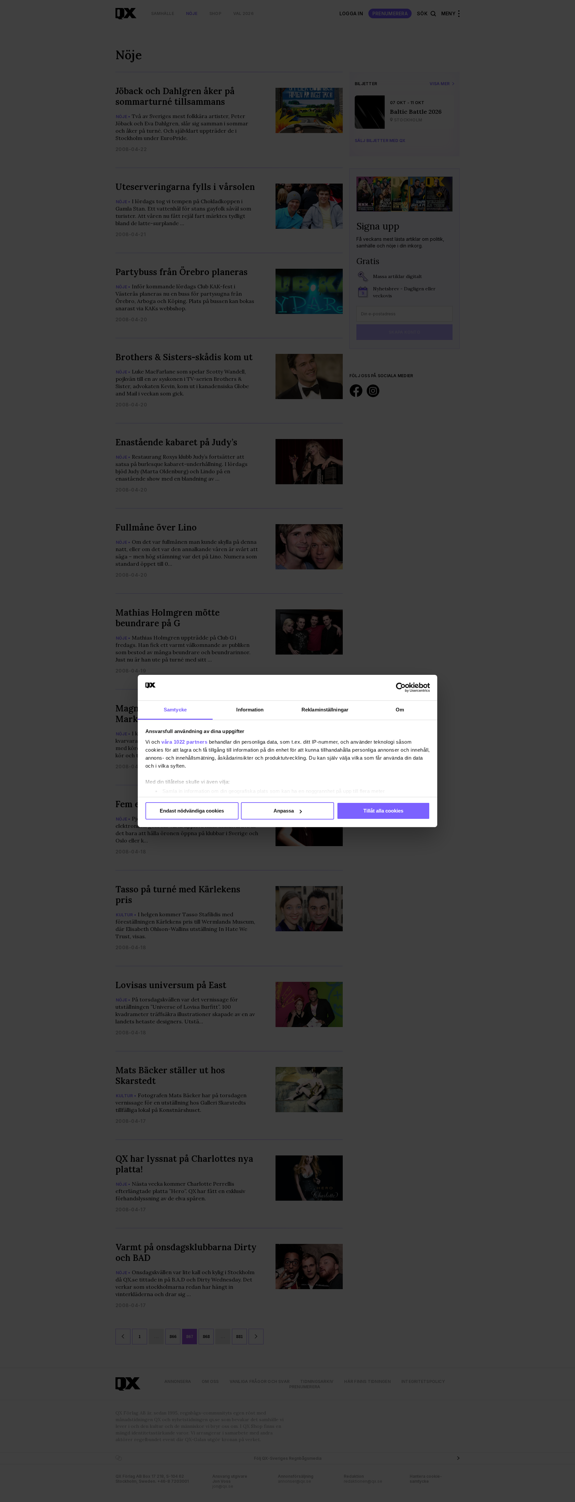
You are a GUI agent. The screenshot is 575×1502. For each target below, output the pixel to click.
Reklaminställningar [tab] (324, 709)
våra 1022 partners (184, 742)
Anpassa (284, 811)
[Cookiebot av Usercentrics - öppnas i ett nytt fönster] (401, 687)
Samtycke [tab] (175, 709)
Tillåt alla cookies (383, 811)
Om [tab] (400, 709)
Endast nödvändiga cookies (192, 811)
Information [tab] (250, 709)
